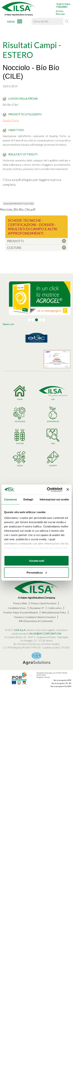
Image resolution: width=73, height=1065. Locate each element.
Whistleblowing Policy (54, 612)
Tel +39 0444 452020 (24, 644)
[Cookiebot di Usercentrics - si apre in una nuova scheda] (47, 489)
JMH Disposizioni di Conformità (35, 621)
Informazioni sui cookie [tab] (54, 499)
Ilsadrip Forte (11, 120)
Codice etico (55, 607)
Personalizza (35, 572)
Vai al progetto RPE (62, 680)
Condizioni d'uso (17, 607)
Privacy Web (20, 603)
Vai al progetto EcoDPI (60, 686)
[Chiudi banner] (67, 489)
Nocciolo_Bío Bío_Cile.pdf (17, 209)
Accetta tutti (36, 560)
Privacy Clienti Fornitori (43, 603)
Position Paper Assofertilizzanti (20, 612)
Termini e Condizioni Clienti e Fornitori (35, 617)
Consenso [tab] (10, 499)
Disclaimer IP (37, 607)
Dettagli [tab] (28, 499)
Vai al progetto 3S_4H (61, 683)
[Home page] (18, 9)
